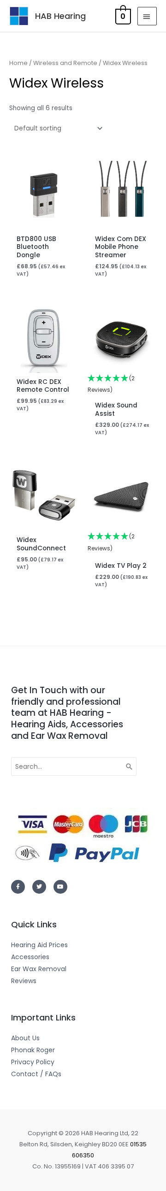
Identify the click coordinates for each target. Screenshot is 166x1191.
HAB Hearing (60, 16)
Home (18, 63)
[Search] (129, 766)
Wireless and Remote (65, 63)
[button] (122, 385)
